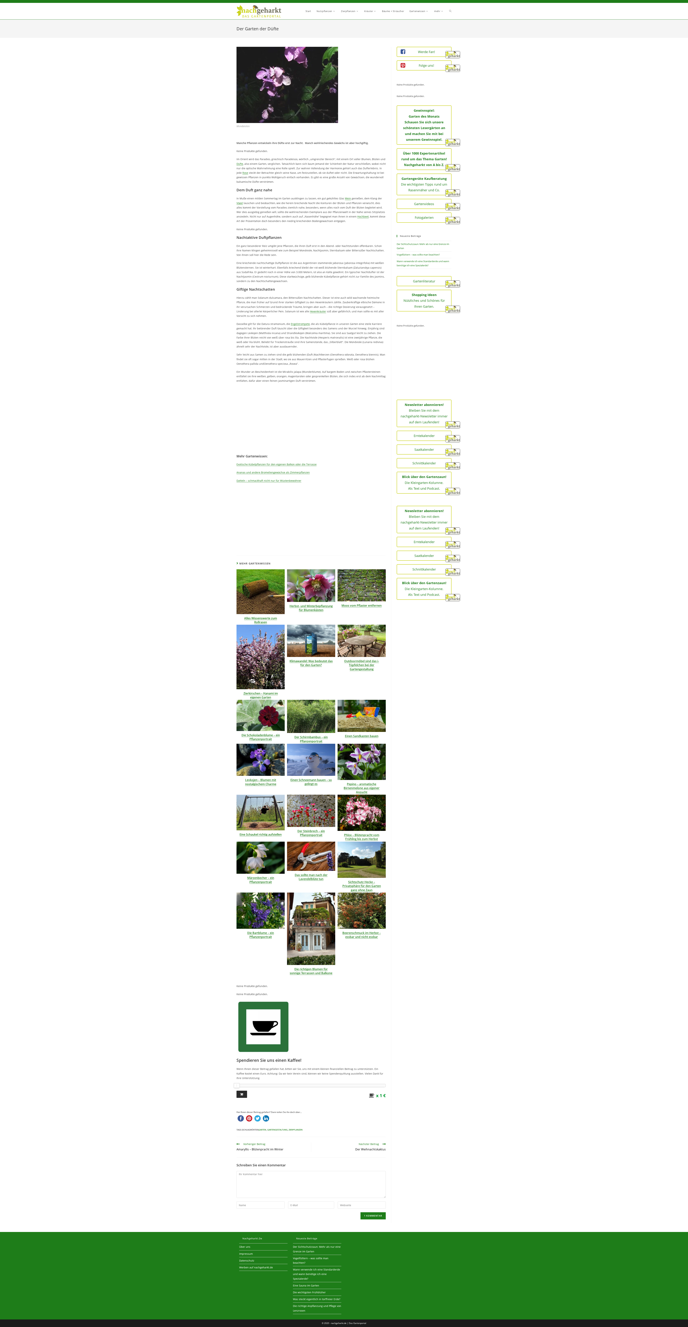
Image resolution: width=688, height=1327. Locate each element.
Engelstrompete (300, 324)
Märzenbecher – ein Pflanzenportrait (260, 880)
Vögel (239, 203)
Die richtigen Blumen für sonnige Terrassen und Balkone (311, 971)
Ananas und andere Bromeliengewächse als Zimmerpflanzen (273, 472)
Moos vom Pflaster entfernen (361, 605)
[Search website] (450, 11)
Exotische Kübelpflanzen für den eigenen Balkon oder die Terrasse (276, 464)
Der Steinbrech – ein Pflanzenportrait (311, 833)
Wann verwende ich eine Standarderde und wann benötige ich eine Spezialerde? (316, 1274)
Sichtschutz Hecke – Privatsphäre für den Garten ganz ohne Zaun (361, 886)
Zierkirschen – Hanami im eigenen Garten (260, 695)
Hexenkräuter (318, 311)
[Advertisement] (311, 421)
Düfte (239, 163)
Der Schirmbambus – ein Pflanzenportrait (311, 739)
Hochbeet (363, 216)
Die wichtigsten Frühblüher (309, 1292)
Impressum (246, 1253)
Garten (262, 1129)
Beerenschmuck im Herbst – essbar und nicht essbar (361, 935)
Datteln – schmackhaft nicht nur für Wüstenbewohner (268, 480)
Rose (245, 172)
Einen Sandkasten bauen (361, 736)
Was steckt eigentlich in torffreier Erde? (316, 1299)
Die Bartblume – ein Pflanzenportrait (260, 935)
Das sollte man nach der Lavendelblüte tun (311, 877)
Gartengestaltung (277, 1129)
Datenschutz (246, 1260)
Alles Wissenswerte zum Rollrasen (260, 620)
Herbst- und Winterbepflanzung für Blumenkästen (311, 608)
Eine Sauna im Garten (306, 1285)
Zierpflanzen (296, 1129)
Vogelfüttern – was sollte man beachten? (418, 254)
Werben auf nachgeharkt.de (256, 1267)
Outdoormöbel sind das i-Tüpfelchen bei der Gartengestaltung (361, 665)
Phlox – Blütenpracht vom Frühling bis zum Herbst (361, 837)
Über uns (244, 1246)
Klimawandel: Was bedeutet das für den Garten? (311, 663)
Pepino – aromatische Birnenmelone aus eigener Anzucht (361, 788)
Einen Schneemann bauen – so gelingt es (311, 782)
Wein (348, 198)
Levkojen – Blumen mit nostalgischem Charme (260, 782)
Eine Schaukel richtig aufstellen (261, 834)
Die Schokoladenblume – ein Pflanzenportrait (261, 737)
